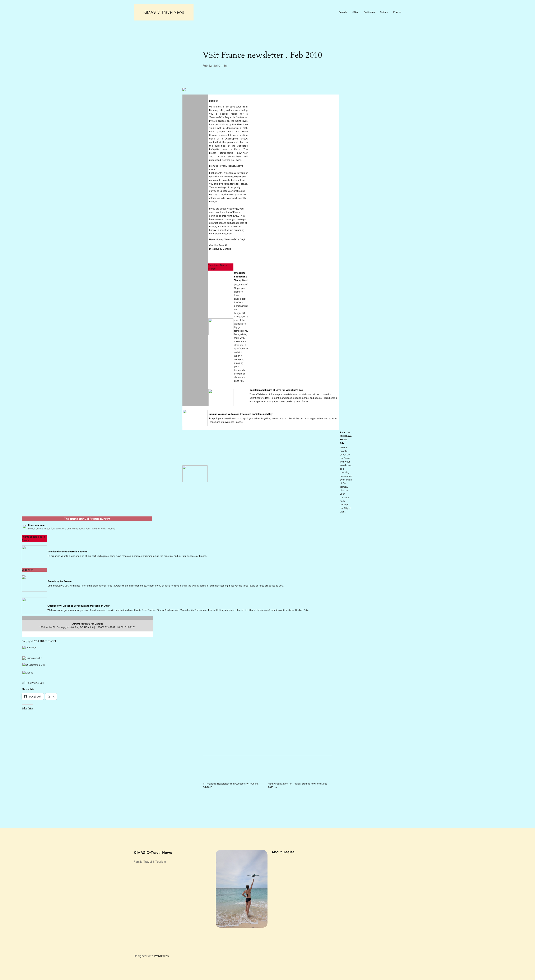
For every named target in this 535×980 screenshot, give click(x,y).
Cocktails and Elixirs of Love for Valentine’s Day (276, 389)
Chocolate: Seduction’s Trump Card (240, 276)
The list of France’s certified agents (67, 551)
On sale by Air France (59, 581)
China (383, 12)
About (276, 852)
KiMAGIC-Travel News (163, 12)
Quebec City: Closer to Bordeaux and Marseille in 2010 (78, 605)
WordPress (161, 956)
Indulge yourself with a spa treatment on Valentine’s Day (241, 414)
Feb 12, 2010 (211, 65)
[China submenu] (387, 12)
